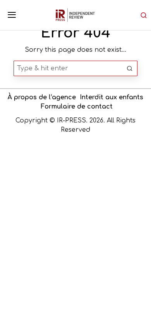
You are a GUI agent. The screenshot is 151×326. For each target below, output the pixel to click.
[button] (129, 68)
